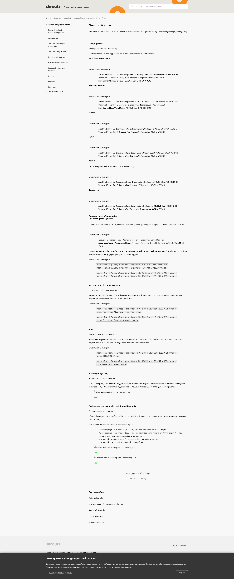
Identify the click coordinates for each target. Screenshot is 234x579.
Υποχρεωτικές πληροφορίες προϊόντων (106, 504)
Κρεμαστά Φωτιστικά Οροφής (56, 69)
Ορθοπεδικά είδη (96, 498)
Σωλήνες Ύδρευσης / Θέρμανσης (56, 45)
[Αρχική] (53, 6)
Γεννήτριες (52, 87)
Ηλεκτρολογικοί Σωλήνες (58, 63)
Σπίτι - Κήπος (101, 18)
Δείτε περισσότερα (54, 91)
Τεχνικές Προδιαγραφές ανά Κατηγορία (78, 18)
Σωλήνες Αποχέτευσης (57, 52)
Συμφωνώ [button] (182, 573)
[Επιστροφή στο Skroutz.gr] (58, 545)
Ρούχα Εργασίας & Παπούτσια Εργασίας (56, 31)
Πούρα (51, 76)
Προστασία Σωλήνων (56, 57)
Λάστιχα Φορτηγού (97, 516)
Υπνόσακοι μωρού (96, 522)
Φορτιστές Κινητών (97, 510)
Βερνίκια (51, 82)
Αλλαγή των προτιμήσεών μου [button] (60, 573)
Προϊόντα (57, 18)
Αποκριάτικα (53, 38)
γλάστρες (130, 31)
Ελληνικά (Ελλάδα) (179, 545)
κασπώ (140, 31)
